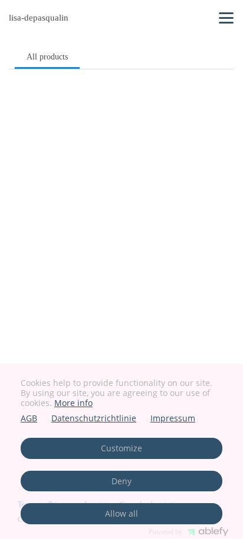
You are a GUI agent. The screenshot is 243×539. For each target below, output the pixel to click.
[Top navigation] (226, 17)
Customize (121, 448)
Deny (121, 481)
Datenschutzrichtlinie (93, 419)
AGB (29, 419)
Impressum (172, 419)
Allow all (121, 513)
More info (73, 402)
